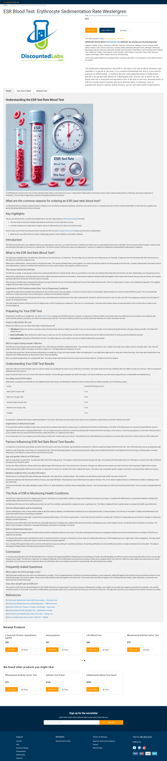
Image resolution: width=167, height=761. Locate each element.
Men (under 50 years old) (15, 391)
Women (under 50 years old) (17, 402)
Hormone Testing (22, 748)
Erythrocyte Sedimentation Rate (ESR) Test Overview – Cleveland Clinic (32, 600)
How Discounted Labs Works (114, 38)
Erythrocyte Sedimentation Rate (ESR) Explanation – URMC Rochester (32, 603)
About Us (19, 758)
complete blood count (65, 231)
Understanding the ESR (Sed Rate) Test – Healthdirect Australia (30, 610)
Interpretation (21, 751)
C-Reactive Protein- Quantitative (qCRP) (20, 636)
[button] (82, 660)
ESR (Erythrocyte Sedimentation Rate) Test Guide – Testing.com (30, 614)
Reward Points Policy (63, 741)
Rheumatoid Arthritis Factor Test (143, 635)
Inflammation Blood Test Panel (101, 675)
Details (8, 91)
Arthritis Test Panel (55, 675)
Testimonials (20, 755)
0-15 (86, 391)
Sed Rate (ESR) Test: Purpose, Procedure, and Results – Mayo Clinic (31, 607)
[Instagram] (144, 747)
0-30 (86, 407)
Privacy (95, 744)
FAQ (17, 744)
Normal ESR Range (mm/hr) (94, 386)
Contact (19, 741)
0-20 (86, 397)
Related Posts (41, 91)
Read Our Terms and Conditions (104, 741)
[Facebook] (134, 747)
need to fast (45, 316)
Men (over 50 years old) (15, 397)
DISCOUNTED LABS (113, 42)
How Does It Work (24, 91)
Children (10, 413)
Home (5, 5)
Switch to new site (12, 2)
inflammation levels (69, 219)
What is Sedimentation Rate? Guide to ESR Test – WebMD (28, 617)
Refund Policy (97, 748)
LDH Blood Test (94, 635)
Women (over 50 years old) (16, 407)
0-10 (86, 413)
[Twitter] (139, 747)
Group (9, 386)
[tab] (8, 90)
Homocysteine (53, 635)
